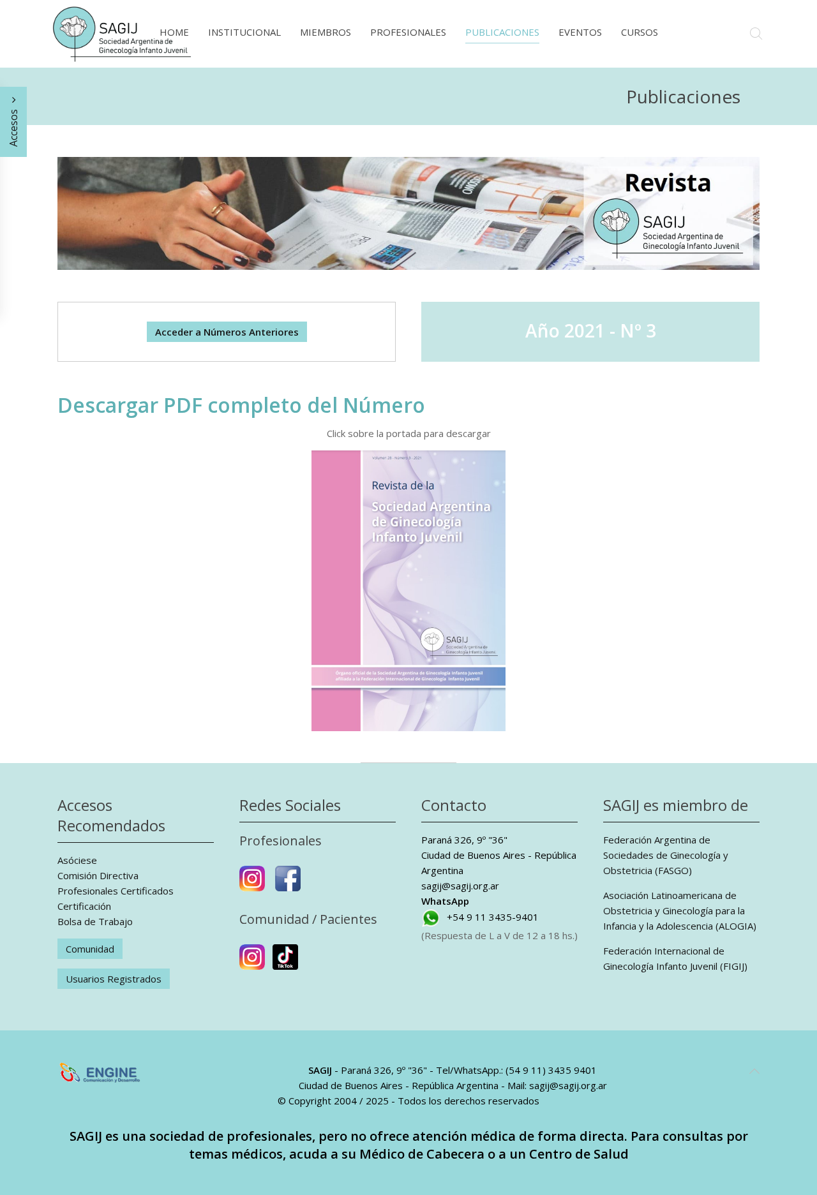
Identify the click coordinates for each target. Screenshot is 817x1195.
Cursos (639, 32)
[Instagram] (252, 883)
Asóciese (77, 860)
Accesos (13, 127)
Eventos (580, 32)
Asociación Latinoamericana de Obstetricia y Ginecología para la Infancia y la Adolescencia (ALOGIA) (679, 910)
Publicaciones (502, 32)
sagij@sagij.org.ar (460, 885)
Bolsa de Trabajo (95, 921)
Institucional (244, 32)
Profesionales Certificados (115, 890)
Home (174, 32)
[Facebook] (288, 883)
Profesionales (408, 32)
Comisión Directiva (98, 875)
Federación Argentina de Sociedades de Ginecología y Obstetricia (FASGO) (665, 855)
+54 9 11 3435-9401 (493, 916)
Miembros (325, 32)
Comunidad (90, 948)
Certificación (84, 906)
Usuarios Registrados (113, 978)
